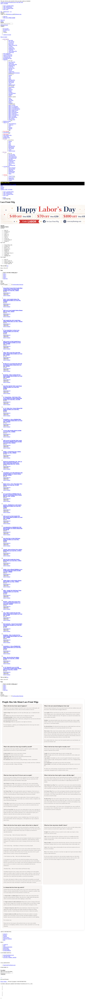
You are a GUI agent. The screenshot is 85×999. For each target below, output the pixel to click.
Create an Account (7, 34)
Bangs (6, 241)
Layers (7, 238)
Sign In (4, 31)
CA (11, 11)
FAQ (4, 945)
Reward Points (6, 949)
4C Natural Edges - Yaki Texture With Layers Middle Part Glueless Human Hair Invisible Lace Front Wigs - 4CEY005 (12, 398)
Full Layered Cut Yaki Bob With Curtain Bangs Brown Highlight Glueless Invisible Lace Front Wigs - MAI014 (12, 441)
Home (4, 197)
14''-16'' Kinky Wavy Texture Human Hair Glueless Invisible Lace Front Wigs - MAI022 (12, 409)
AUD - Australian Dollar (8, 5)
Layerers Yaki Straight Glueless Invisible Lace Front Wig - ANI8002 (12, 431)
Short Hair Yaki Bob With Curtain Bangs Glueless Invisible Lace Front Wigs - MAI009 (12, 387)
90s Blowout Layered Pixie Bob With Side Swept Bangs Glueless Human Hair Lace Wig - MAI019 (12, 365)
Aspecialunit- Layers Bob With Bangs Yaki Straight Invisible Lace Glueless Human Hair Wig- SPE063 (12, 474)
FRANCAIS (6, 11)
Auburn (7, 251)
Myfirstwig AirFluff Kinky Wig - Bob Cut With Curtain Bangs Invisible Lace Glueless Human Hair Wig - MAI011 (12, 463)
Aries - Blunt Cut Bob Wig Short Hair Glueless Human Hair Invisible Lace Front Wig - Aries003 (12, 614)
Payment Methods (7, 950)
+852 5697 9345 (19, 2)
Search (2, 21)
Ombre (7, 254)
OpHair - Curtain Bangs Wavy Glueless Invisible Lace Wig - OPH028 (12, 452)
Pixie (6, 259)
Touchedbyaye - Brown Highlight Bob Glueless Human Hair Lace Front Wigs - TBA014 (12, 647)
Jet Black (7, 246)
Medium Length (9, 262)
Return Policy (6, 948)
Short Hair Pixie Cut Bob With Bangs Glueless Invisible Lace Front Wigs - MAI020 (11, 539)
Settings (2, 188)
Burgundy (7, 249)
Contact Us (5, 944)
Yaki (6, 237)
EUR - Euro (5, 9)
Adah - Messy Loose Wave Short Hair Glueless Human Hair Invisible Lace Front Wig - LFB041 (12, 354)
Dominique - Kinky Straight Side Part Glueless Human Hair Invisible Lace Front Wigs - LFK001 (12, 636)
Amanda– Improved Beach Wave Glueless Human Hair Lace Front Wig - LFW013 (12, 550)
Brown (7, 247)
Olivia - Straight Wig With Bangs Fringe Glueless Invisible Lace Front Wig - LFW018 (12, 591)
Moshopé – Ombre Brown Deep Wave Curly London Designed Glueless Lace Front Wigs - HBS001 (11, 603)
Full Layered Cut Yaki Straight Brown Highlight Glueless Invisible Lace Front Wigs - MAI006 (12, 342)
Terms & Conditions (7, 938)
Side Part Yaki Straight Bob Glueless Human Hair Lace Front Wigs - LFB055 (12, 560)
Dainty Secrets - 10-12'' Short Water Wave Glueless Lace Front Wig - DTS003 (12, 484)
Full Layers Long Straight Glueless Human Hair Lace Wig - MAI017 (13, 311)
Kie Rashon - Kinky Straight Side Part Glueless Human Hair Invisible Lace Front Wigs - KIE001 (12, 376)
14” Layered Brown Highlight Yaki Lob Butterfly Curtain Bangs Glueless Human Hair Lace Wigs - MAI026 (12, 495)
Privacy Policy (6, 937)
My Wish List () (6, 29)
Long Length (8, 263)
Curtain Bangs (8, 239)
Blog (4, 940)
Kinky (6, 235)
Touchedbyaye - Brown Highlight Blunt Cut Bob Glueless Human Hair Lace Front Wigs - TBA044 (12, 420)
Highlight (7, 255)
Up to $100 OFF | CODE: (8, 184)
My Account (5, 28)
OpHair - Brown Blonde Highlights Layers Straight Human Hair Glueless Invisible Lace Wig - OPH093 (12, 570)
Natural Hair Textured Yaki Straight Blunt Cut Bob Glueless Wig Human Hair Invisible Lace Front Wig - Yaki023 (12, 289)
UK (1, 11)
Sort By (2, 284)
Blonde (7, 250)
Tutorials (5, 936)
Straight (7, 231)
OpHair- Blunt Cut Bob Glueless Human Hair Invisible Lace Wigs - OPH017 (12, 581)
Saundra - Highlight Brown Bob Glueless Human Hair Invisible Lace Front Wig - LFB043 (12, 506)
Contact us (3, 2)
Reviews (5, 935)
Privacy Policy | (4, 981)
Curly (6, 233)
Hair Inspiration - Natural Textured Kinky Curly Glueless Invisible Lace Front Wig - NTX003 (12, 625)
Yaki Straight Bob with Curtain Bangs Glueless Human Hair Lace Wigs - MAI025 (12, 321)
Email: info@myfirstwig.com (9, 965)
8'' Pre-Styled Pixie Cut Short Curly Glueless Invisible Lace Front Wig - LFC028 (11, 331)
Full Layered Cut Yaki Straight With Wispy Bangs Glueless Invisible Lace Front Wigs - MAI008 (12, 517)
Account (2, 187)
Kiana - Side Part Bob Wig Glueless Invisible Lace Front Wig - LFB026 (11, 658)
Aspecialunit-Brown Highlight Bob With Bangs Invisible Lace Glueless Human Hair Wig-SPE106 (12, 528)
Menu (2, 185)
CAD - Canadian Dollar (8, 8)
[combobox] (7, 23)
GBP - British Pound (7, 7)
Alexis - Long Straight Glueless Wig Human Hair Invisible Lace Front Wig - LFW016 (12, 300)
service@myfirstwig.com (10, 2)
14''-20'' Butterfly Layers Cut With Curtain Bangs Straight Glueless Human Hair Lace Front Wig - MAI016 (12, 668)
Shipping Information (7, 946)
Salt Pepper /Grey (9, 253)
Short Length (8, 260)
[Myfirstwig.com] (13, 14)
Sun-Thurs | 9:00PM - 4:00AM (9, 957)
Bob (6, 230)
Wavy (7, 234)
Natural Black (8, 245)
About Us (5, 934)
